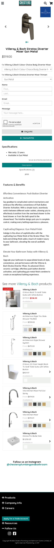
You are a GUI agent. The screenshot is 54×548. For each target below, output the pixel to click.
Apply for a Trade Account (16, 518)
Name (4, 85)
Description (27, 165)
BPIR (27, 174)
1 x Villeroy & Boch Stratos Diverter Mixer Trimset (24, 75)
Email (4, 99)
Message (6, 109)
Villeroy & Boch (27, 284)
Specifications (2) (27, 169)
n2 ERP (37, 543)
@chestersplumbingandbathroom (27, 464)
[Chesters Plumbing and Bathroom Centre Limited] (24, 3)
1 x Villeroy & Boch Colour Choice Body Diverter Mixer (26, 65)
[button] (2, 3)
